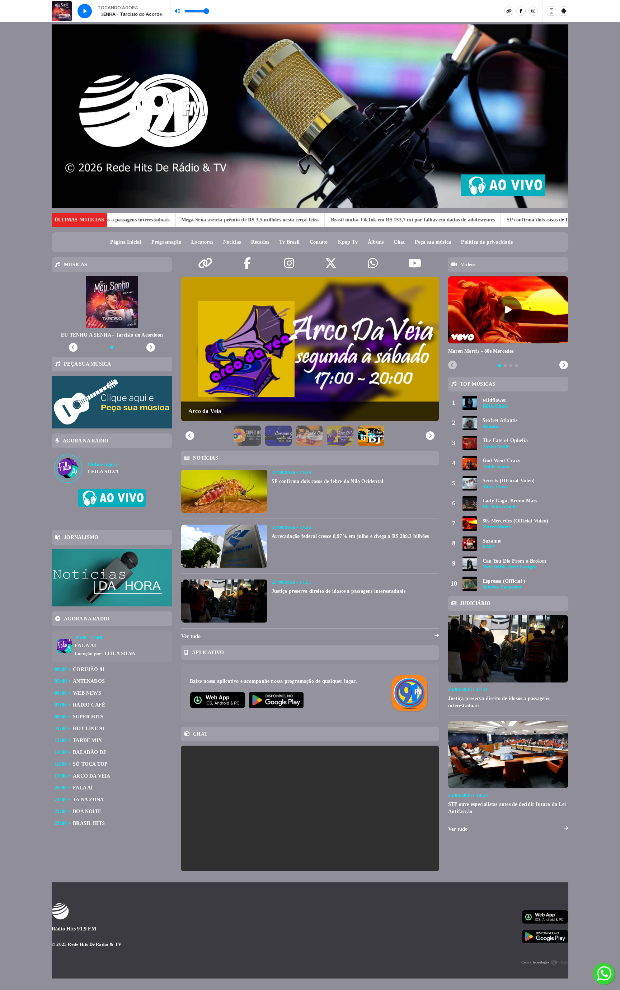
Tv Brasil (289, 242)
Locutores (202, 242)
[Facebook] (521, 11)
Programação (166, 242)
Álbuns (376, 242)
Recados (260, 242)
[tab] (499, 365)
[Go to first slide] (430, 435)
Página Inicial (125, 242)
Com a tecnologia (535, 962)
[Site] (508, 11)
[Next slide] (563, 365)
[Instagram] (533, 11)
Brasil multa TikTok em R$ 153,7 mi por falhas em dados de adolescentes (362, 219)
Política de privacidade (487, 242)
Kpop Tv (348, 242)
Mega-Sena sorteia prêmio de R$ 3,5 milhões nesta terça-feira (199, 219)
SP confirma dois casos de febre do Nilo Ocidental (513, 219)
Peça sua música (433, 242)
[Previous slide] (189, 435)
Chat (399, 242)
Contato (319, 242)
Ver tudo (191, 636)
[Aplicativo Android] (563, 11)
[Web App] (551, 11)
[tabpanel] (508, 315)
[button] (247, 436)
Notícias (232, 242)
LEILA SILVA (119, 653)
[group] (310, 349)
